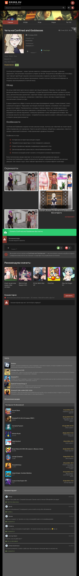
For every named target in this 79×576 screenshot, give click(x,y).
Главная (10, 22)
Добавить (69, 296)
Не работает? (70, 217)
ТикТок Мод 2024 (13, 502)
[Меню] (73, 3)
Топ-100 (68, 22)
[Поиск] (63, 7)
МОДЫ (25, 22)
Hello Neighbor (12, 541)
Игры (39, 22)
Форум (54, 22)
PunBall (10, 512)
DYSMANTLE (11, 522)
